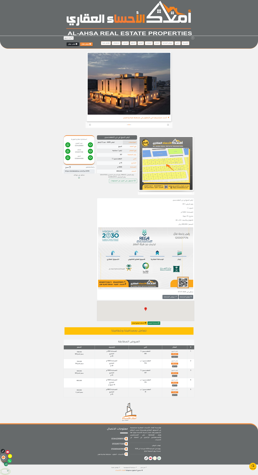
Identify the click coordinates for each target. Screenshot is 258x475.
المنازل (157, 43)
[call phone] (90, 145)
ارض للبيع (175, 351)
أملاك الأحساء (120, 470)
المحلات (125, 43)
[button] (156, 125)
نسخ (67, 167)
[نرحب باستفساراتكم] (129, 80)
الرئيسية (185, 43)
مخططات (116, 43)
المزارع (141, 43)
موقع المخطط (185, 297)
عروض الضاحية (167, 43)
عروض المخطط (169, 297)
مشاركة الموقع (153, 323)
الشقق (133, 43)
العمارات (149, 43)
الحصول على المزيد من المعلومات (122, 181)
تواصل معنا (106, 43)
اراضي (177, 43)
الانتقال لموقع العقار (138, 323)
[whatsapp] (67, 145)
